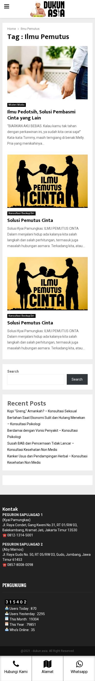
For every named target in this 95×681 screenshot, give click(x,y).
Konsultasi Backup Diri (21, 213)
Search (13, 371)
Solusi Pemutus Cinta (30, 220)
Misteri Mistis (17, 104)
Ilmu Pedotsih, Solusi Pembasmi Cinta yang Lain (41, 115)
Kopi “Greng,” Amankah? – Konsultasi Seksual (42, 411)
